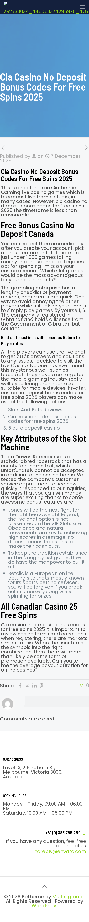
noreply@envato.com (60, 851)
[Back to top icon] (45, 886)
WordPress (45, 905)
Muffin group (67, 896)
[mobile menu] (83, 7)
